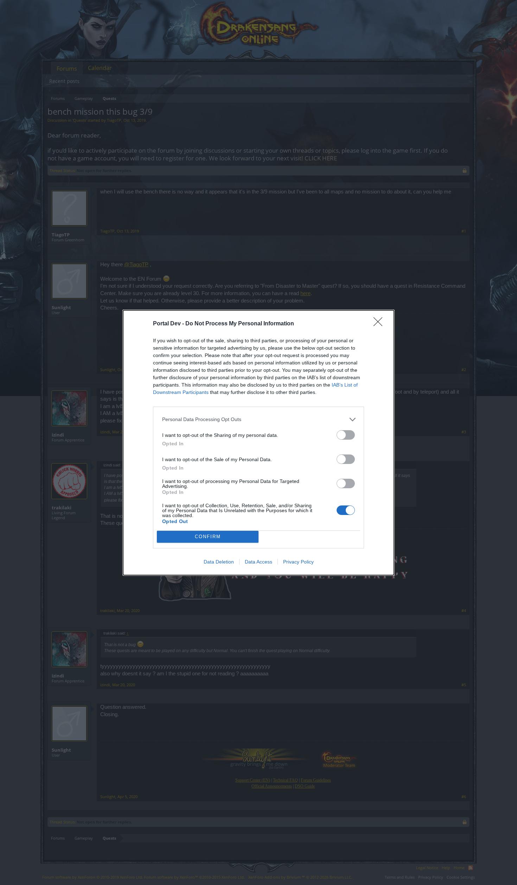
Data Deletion (219, 562)
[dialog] (258, 442)
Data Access (258, 562)
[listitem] (258, 419)
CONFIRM (208, 536)
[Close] (380, 324)
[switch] (346, 435)
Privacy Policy (298, 562)
